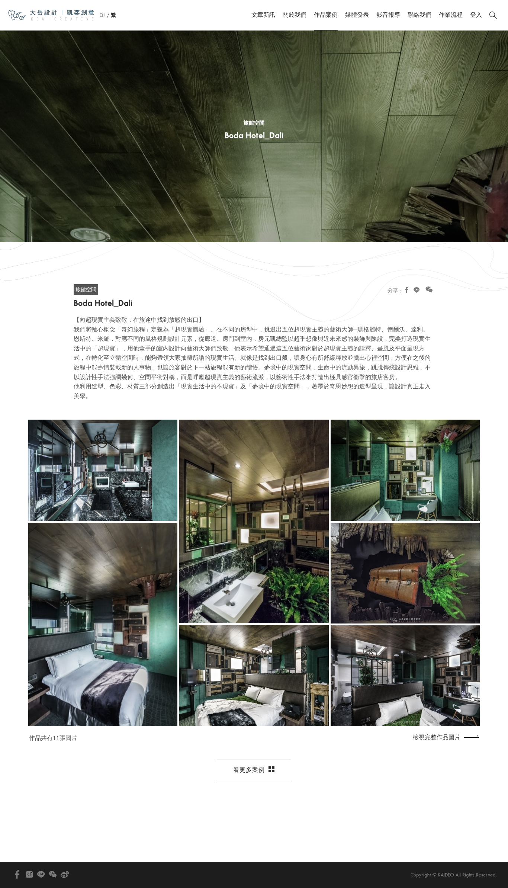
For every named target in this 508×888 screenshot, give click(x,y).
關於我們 (294, 15)
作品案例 (326, 15)
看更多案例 (249, 770)
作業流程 (451, 15)
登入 (476, 15)
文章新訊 (263, 15)
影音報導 (388, 15)
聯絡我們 (419, 15)
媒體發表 (357, 15)
